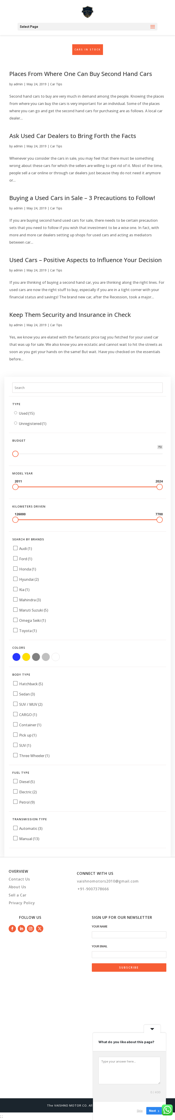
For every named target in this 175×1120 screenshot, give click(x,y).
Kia (24, 589)
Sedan (27, 694)
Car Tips (56, 84)
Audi (25, 548)
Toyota (28, 630)
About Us (17, 886)
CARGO (28, 714)
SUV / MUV (30, 704)
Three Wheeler (34, 755)
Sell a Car (17, 895)
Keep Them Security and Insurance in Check (70, 314)
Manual (29, 838)
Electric (28, 791)
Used (26, 413)
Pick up (27, 735)
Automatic (30, 828)
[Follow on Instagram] (30, 928)
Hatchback (31, 683)
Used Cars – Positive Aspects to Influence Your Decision (85, 260)
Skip (140, 1110)
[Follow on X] (39, 928)
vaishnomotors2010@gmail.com (108, 881)
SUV (25, 745)
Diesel (27, 781)
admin (18, 84)
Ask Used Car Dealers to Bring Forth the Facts (72, 136)
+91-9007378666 (93, 888)
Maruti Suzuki (33, 610)
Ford (25, 558)
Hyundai (29, 579)
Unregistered (32, 423)
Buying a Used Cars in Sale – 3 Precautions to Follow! (82, 198)
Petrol (27, 802)
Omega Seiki (32, 620)
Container (30, 724)
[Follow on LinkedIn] (21, 928)
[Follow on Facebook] (12, 928)
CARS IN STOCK (88, 49)
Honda (27, 569)
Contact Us (19, 879)
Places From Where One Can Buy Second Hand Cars (80, 74)
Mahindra (30, 599)
